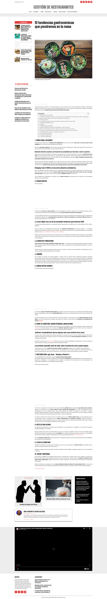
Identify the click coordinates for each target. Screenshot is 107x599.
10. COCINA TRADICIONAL (45, 136)
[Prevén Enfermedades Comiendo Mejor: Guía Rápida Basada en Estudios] (17, 51)
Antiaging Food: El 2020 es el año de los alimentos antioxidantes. (54, 118)
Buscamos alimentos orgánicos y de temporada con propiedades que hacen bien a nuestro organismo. (65, 116)
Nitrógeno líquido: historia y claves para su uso (58, 499)
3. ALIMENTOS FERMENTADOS (46, 122)
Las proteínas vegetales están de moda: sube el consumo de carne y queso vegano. (58, 130)
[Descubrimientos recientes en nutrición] (17, 59)
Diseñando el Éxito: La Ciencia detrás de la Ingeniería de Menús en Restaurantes (43, 586)
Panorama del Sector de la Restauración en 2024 (21, 89)
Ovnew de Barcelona (78, 434)
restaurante (37, 327)
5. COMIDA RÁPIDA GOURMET (46, 125)
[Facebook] (81, 2)
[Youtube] (91, 2)
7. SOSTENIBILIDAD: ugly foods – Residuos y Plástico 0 (51, 132)
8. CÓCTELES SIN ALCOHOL (45, 133)
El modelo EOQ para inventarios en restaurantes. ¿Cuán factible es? (42, 591)
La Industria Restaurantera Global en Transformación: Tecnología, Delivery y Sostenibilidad (26, 37)
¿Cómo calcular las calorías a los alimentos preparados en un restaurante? (42, 581)
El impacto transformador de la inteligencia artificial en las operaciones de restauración (22, 119)
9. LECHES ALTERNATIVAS (45, 135)
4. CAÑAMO (41, 124)
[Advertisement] (23, 71)
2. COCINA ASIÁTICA (43, 119)
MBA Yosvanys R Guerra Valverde (34, 512)
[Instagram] (84, 2)
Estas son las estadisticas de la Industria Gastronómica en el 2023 (23, 108)
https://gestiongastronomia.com (29, 513)
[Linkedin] (86, 2)
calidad (41, 320)
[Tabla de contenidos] (88, 113)
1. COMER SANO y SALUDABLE (46, 115)
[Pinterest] (88, 38)
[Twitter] (89, 2)
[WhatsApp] (91, 38)
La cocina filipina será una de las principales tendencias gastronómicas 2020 (57, 121)
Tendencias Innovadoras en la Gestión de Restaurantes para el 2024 (23, 103)
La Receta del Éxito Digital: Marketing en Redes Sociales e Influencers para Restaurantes (26, 28)
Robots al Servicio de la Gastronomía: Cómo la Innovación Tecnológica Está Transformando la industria (23, 95)
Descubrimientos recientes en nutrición (26, 59)
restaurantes (51, 341)
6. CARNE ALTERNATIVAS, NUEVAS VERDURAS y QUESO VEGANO (54, 127)
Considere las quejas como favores (28, 504)
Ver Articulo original (40, 468)
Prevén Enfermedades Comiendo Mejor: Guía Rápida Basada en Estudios (26, 52)
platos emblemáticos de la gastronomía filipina (53, 231)
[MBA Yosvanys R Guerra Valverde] (19, 515)
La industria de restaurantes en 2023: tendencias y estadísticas (23, 113)
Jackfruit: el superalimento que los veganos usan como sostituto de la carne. (57, 128)
